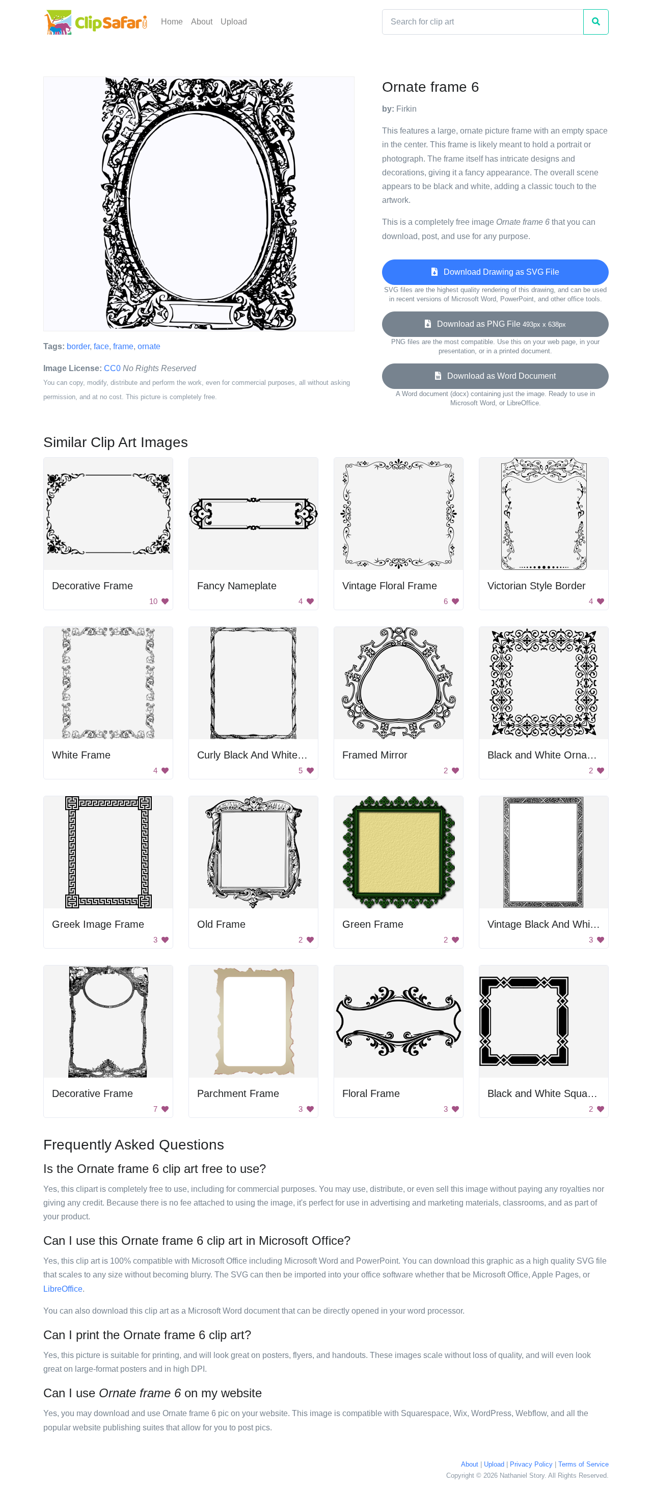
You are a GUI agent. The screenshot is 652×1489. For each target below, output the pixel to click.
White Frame (81, 755)
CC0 (112, 368)
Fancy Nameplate (237, 585)
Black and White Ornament (548, 755)
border (78, 346)
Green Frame (372, 924)
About (201, 21)
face (101, 346)
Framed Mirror (375, 755)
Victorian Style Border (536, 585)
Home (172, 21)
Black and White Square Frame (558, 1093)
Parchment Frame (238, 1093)
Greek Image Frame (98, 924)
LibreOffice (63, 1289)
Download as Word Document (498, 376)
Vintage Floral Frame (389, 585)
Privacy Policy (531, 1464)
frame (123, 346)
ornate (149, 346)
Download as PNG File (498, 324)
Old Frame (221, 924)
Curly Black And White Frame (263, 755)
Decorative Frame (92, 585)
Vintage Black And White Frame (559, 924)
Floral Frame (371, 1093)
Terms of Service (583, 1464)
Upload (234, 21)
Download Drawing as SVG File (498, 272)
